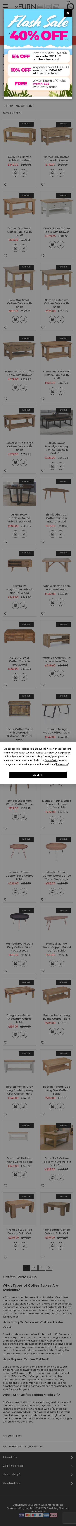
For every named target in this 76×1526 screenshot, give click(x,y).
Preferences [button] (62, 764)
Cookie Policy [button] (51, 760)
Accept (38, 775)
